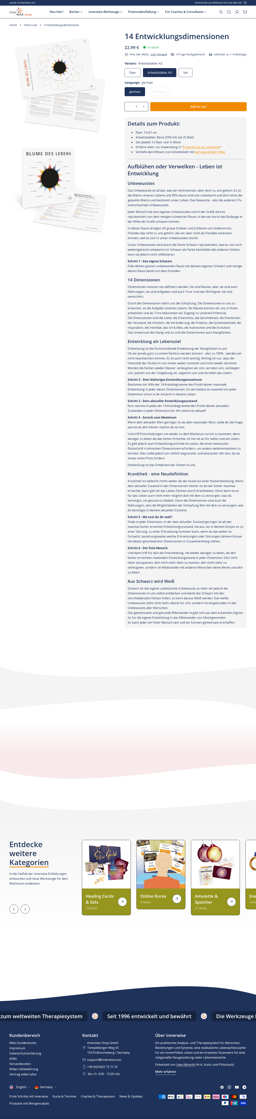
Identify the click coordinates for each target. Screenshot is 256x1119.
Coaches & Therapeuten (98, 1096)
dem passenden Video (210, 152)
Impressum (17, 1048)
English (21, 1087)
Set (185, 73)
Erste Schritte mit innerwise (28, 1096)
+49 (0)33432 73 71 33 (102, 1067)
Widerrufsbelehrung (23, 1069)
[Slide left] (13, 909)
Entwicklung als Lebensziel (201, 147)
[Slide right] (25, 909)
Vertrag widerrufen (23, 1074)
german (134, 92)
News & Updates (131, 1096)
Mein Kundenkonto (23, 1043)
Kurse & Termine (64, 1096)
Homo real (30, 25)
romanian (161, 93)
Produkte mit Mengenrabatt (29, 1103)
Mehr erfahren (165, 1072)
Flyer (132, 73)
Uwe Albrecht (185, 1064)
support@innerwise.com (104, 1060)
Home (13, 25)
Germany (46, 1087)
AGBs (13, 1059)
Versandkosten (20, 1064)
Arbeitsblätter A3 (160, 73)
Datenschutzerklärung (25, 1053)
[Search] (229, 12)
